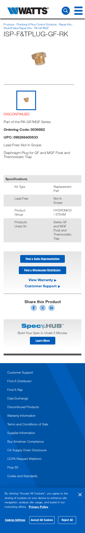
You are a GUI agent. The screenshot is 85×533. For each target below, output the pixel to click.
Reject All (67, 520)
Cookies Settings (15, 520)
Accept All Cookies (42, 520)
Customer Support (41, 286)
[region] (42, 510)
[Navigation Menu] (78, 11)
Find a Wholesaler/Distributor (42, 270)
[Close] (80, 494)
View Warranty (41, 280)
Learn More (43, 340)
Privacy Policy (38, 506)
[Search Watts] (66, 11)
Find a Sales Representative (42, 259)
